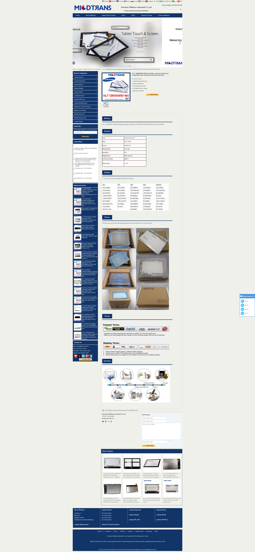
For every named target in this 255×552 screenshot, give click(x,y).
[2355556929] (106, 421)
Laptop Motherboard (80, 103)
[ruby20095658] (103, 421)
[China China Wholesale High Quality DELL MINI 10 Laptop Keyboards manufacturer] (77, 230)
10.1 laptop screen (110, 410)
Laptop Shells (78, 92)
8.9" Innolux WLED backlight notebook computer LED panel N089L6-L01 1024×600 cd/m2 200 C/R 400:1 (89, 284)
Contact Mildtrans (164, 15)
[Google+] (87, 356)
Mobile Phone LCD (80, 118)
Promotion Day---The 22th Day (83, 172)
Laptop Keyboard (79, 81)
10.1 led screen (97, 69)
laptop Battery (78, 84)
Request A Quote (146, 15)
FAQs (133, 15)
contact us (77, 513)
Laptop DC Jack (79, 95)
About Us (77, 515)
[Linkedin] (83, 356)
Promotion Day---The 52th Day (83, 167)
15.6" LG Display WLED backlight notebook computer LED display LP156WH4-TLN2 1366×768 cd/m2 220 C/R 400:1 (89, 328)
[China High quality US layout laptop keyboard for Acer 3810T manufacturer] (77, 204)
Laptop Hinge (78, 121)
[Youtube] (75, 356)
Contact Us (108, 531)
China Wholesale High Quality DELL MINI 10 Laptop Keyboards (89, 228)
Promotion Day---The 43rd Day (83, 177)
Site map (122, 531)
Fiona (246, 301)
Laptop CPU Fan (79, 99)
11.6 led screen (106, 515)
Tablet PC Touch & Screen (82, 107)
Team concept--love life (81, 152)
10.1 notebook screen (132, 410)
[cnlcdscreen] (111, 421)
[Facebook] (90, 356)
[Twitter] (79, 356)
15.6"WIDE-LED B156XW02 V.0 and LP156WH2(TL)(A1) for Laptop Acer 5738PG (85, 164)
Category (79, 69)
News (123, 15)
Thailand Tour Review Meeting (83, 519)
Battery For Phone (80, 110)
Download (149, 531)
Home (78, 15)
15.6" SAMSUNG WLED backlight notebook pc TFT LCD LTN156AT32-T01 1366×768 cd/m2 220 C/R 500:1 (89, 310)
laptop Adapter (78, 88)
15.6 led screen (106, 519)
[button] (180, 42)
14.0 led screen (106, 517)
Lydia (246, 313)
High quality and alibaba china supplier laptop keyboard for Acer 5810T (88, 220)
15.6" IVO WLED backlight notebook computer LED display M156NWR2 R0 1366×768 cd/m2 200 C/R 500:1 (89, 266)
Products (130, 531)
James (246, 305)
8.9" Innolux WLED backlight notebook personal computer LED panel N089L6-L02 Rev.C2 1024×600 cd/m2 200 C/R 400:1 (89, 248)
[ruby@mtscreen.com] (108, 421)
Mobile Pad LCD (79, 114)
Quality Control (79, 517)
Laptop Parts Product (109, 15)
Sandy (246, 309)
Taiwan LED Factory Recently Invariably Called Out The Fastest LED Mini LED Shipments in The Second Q (86, 159)
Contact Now (85, 359)
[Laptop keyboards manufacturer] (127, 67)
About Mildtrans (91, 15)
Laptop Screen (88, 69)
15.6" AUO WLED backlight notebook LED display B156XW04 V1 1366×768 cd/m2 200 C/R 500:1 (89, 195)
